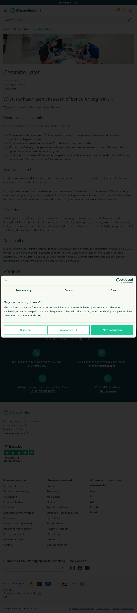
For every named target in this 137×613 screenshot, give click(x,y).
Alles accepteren (112, 329)
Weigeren (25, 329)
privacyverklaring (31, 315)
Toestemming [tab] (24, 290)
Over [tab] (113, 290)
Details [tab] (68, 290)
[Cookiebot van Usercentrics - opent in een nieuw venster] (118, 280)
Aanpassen (66, 329)
